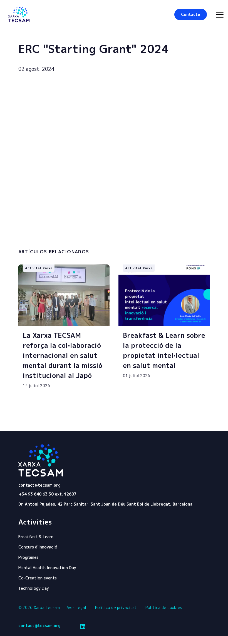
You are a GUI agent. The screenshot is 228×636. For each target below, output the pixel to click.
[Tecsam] (18, 14)
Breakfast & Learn (35, 536)
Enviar (183, 232)
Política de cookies (163, 607)
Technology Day (33, 588)
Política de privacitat (116, 607)
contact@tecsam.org (39, 485)
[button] (190, 14)
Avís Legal (76, 607)
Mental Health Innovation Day (47, 567)
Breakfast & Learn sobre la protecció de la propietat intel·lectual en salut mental (164, 350)
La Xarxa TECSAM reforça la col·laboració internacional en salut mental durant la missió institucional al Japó (62, 355)
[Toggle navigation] (220, 14)
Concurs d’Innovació (37, 547)
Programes (28, 557)
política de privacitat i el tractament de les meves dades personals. (74, 232)
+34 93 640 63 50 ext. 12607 (47, 494)
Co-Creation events (37, 578)
